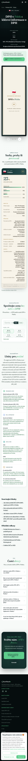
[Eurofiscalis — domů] (6, 2)
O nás (3, 728)
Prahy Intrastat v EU (6, 713)
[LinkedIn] (3, 691)
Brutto (20, 322)
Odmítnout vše (14, 753)
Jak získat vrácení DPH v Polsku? (13, 513)
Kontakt (14, 662)
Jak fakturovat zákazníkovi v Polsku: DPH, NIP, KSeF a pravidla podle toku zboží (14, 519)
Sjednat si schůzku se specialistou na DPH (13, 59)
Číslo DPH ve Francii (7, 719)
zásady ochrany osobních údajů (17, 749)
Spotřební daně (5, 701)
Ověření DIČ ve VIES (9, 545)
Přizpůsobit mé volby (9, 757)
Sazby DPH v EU (5, 710)
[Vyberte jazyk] (22, 2)
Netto (16, 322)
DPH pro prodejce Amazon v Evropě (10, 716)
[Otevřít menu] (25, 2)
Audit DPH (4, 698)
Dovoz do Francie (6, 722)
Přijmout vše (21, 757)
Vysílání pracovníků (6, 704)
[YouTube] (6, 691)
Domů (3, 7)
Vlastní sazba (6, 339)
